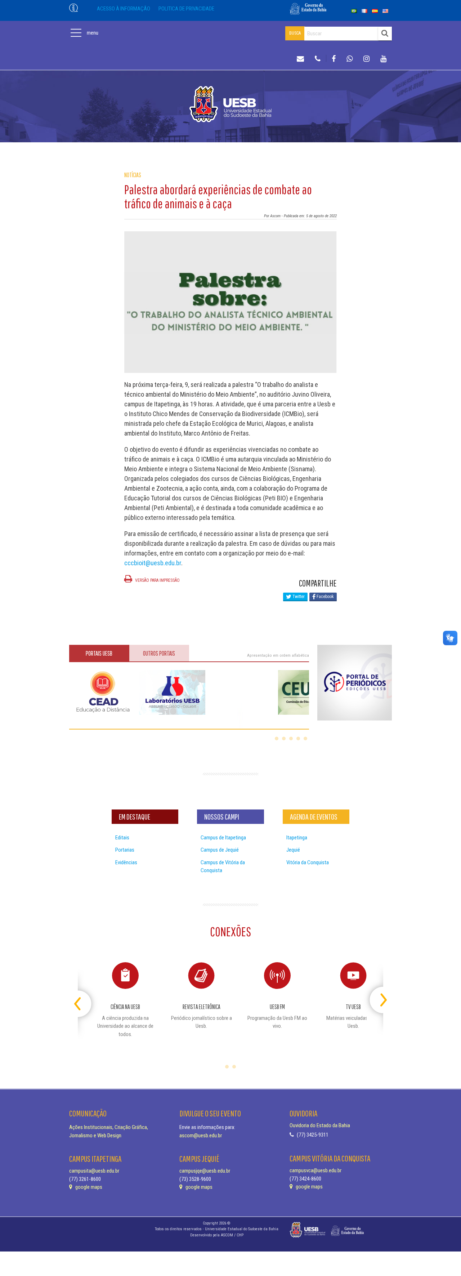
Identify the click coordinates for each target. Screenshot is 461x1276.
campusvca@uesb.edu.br (315, 1170)
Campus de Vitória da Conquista (223, 866)
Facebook (324, 596)
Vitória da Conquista (307, 862)
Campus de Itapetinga (223, 837)
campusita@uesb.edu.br (94, 1171)
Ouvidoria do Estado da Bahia (320, 1125)
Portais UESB (99, 653)
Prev (84, 997)
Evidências (126, 862)
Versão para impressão (157, 580)
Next (377, 997)
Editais (122, 837)
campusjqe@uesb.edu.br (204, 1171)
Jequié (293, 850)
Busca (295, 33)
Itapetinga (296, 837)
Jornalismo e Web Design (95, 1135)
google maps (88, 1187)
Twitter (298, 596)
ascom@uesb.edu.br (200, 1135)
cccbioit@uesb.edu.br (152, 563)
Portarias (124, 850)
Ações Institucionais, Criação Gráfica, (108, 1127)
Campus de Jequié (220, 850)
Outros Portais (159, 653)
